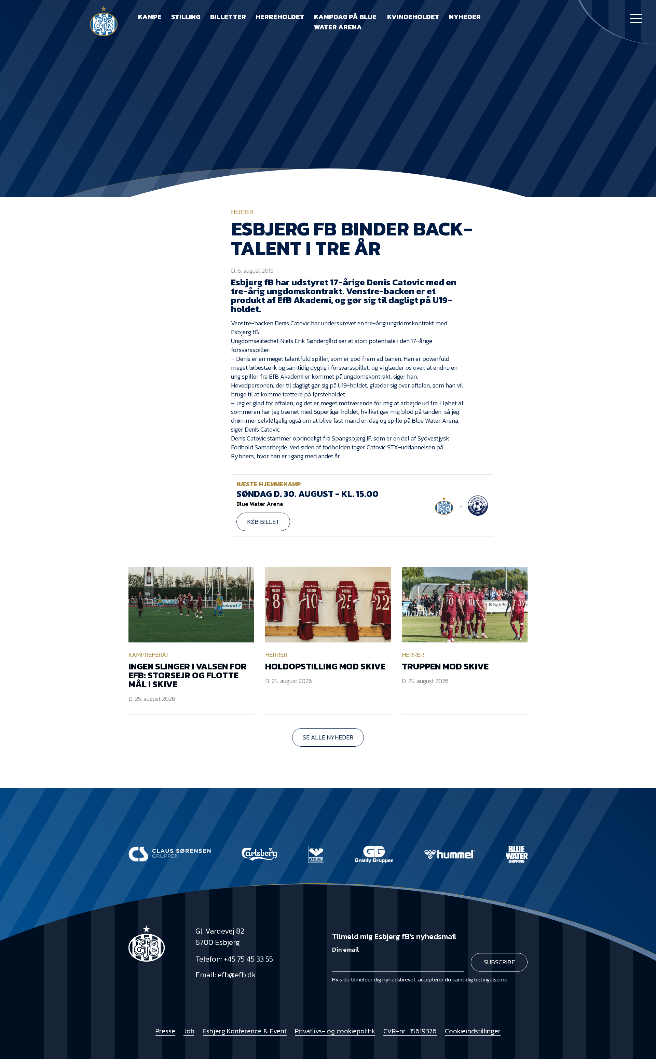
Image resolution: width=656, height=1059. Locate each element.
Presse (165, 1031)
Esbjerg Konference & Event (245, 1031)
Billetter (228, 17)
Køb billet (263, 521)
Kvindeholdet (413, 17)
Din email (345, 949)
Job (188, 1031)
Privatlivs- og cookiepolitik (335, 1031)
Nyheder (465, 17)
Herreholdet (280, 17)
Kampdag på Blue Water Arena (345, 22)
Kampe (150, 17)
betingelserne (490, 979)
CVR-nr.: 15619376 (410, 1031)
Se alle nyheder (328, 737)
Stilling (186, 17)
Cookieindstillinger (473, 1031)
